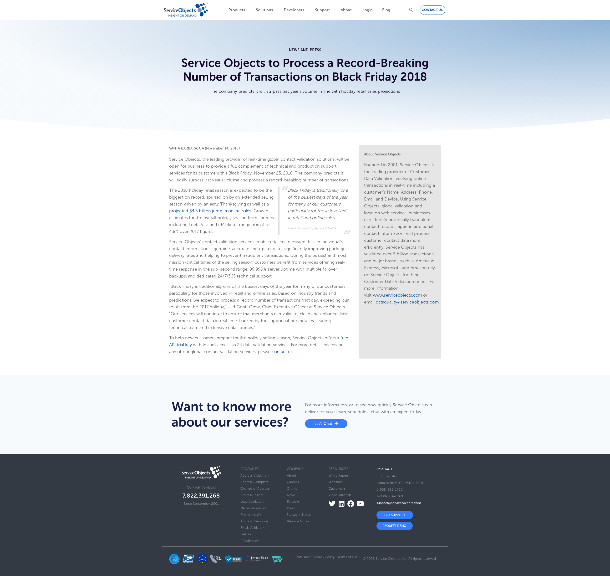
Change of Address (254, 489)
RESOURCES (338, 469)
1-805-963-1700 (389, 490)
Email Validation (252, 528)
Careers (293, 482)
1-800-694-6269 (389, 496)
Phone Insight (250, 515)
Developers (294, 10)
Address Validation (254, 475)
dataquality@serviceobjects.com (407, 302)
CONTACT (384, 469)
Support (322, 10)
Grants (292, 489)
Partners (293, 501)
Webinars (336, 482)
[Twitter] (331, 504)
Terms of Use (347, 557)
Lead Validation (252, 501)
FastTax (245, 534)
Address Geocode (254, 521)
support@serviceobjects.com (398, 503)
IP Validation (249, 541)
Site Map (303, 557)
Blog (386, 10)
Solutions (264, 10)
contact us (282, 351)
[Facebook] (349, 504)
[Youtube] (359, 504)
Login (368, 10)
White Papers (339, 475)
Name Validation (253, 508)
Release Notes (298, 521)
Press (291, 508)
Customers (337, 489)
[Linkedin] (340, 504)
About (346, 10)
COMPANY (295, 469)
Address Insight (252, 495)
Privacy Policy (323, 557)
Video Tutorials (340, 495)
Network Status (299, 515)
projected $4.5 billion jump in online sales (210, 210)
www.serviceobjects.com (397, 295)
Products (237, 10)
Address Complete (254, 482)
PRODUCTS (249, 469)
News (291, 495)
